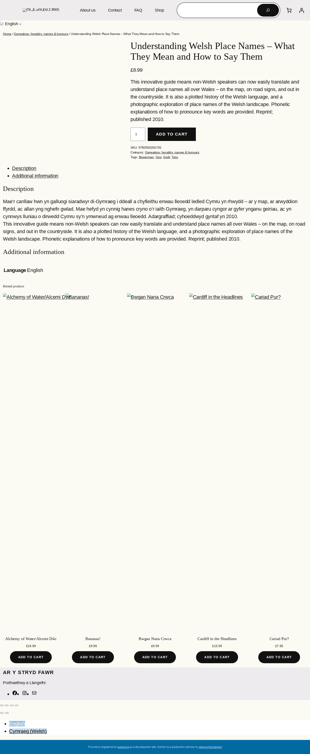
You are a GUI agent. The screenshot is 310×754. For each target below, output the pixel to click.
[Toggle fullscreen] (7, 705)
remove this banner (210, 747)
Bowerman (146, 157)
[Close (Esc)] (16, 705)
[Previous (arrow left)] (2, 713)
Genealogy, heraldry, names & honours (41, 34)
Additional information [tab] (35, 176)
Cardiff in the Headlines (217, 638)
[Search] (268, 10)
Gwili (166, 157)
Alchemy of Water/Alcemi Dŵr (31, 638)
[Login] (301, 10)
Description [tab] (24, 168)
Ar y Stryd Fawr (28, 672)
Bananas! (92, 638)
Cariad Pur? (279, 638)
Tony (175, 157)
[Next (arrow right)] (7, 713)
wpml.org (123, 747)
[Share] (12, 705)
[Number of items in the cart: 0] (289, 10)
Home (7, 34)
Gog (159, 157)
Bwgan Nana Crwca (155, 638)
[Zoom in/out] (2, 705)
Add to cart (172, 134)
